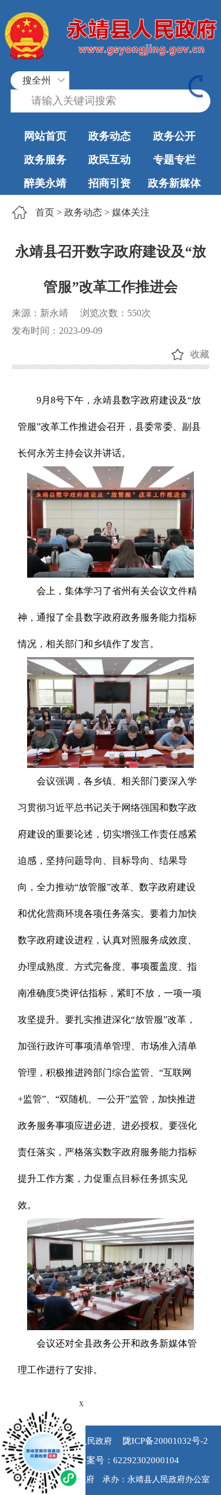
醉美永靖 (45, 183)
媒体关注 (131, 212)
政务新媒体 (174, 183)
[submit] (196, 87)
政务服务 (45, 159)
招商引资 (109, 183)
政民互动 (109, 159)
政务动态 (109, 136)
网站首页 (45, 136)
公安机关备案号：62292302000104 (110, 1460)
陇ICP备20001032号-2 (164, 1441)
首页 (44, 212)
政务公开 (174, 136)
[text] (110, 100)
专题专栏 (174, 159)
